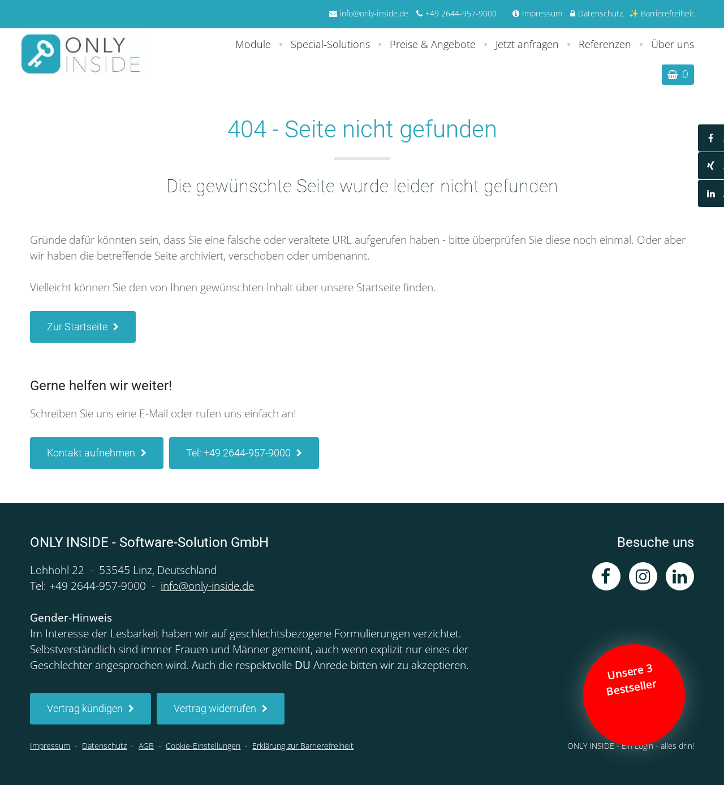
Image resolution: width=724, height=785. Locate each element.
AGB (146, 745)
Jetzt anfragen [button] (527, 44)
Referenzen (605, 44)
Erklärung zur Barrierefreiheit (303, 745)
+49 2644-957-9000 (461, 13)
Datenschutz (600, 13)
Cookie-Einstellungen (203, 745)
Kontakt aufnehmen (91, 453)
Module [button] (253, 44)
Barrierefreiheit (667, 13)
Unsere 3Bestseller (632, 679)
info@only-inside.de (374, 13)
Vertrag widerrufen (215, 708)
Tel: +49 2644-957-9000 (238, 453)
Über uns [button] (672, 44)
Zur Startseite (77, 327)
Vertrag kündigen (85, 708)
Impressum (542, 13)
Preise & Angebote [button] (433, 44)
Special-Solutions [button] (330, 44)
